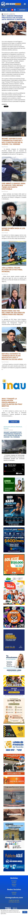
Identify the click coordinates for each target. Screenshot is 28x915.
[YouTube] (12, 10)
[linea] (14, 745)
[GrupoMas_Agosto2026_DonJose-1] (14, 591)
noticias (13, 426)
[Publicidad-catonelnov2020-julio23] (14, 815)
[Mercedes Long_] (14, 663)
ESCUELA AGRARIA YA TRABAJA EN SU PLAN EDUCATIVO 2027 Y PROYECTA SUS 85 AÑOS (12, 356)
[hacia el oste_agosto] (14, 796)
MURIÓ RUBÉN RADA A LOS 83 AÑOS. (13, 229)
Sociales (6, 428)
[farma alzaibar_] (14, 835)
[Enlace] (11, 4)
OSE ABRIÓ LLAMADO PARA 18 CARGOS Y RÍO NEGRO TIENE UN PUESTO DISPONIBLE (13, 186)
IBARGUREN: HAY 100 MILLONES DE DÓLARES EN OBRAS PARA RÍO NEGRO (13, 312)
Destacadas (7, 426)
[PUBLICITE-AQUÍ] (14, 860)
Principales (19, 426)
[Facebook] (15, 10)
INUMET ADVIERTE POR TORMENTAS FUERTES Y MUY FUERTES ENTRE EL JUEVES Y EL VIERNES (12, 141)
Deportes (14, 884)
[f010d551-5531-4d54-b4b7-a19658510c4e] (14, 711)
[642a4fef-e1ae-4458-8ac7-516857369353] (14, 564)
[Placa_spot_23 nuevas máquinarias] (14, 640)
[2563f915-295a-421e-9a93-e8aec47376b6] (14, 685)
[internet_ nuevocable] (14, 539)
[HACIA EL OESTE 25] (14, 780)
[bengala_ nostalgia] (14, 617)
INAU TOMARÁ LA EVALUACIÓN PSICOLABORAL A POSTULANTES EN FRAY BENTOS (12, 402)
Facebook (14, 892)
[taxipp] (14, 731)
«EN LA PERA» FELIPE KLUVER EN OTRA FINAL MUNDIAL (12, 269)
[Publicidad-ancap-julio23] (14, 764)
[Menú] (25, 4)
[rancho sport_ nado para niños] (14, 510)
